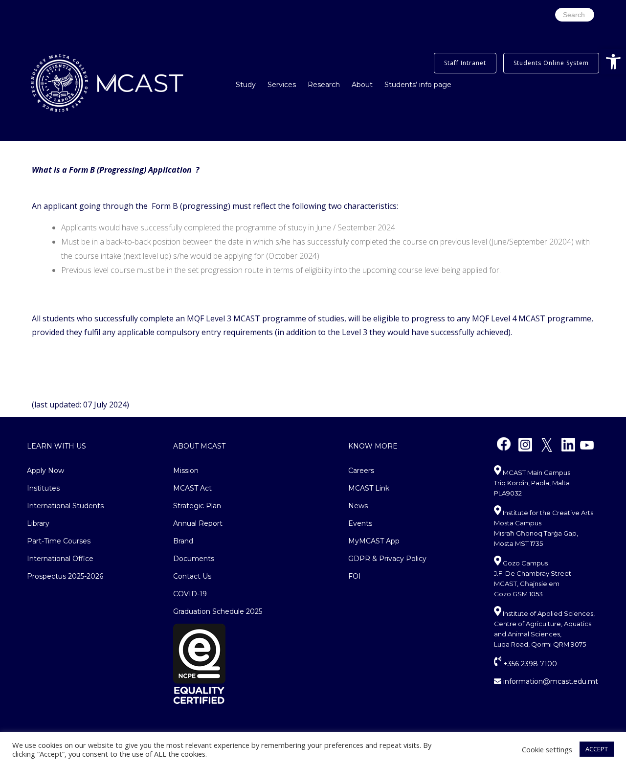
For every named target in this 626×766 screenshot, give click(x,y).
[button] (613, 61)
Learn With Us (56, 446)
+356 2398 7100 (529, 663)
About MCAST (199, 446)
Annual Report (198, 523)
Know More (373, 446)
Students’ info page (417, 84)
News (358, 505)
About (362, 84)
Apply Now (45, 470)
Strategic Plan (197, 505)
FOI (354, 576)
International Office (60, 558)
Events (360, 523)
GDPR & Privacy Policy (387, 558)
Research (324, 84)
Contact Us (192, 576)
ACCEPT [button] (596, 748)
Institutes (43, 488)
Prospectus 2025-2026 (65, 576)
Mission (186, 470)
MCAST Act (192, 488)
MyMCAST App (374, 541)
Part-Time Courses (58, 541)
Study (246, 84)
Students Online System (551, 63)
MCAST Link (368, 488)
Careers (361, 470)
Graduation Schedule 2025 (217, 611)
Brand (183, 541)
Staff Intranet (465, 63)
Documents (193, 558)
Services (282, 84)
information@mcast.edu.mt (549, 681)
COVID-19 (190, 593)
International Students (65, 505)
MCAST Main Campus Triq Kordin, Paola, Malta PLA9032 (532, 483)
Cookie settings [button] (547, 749)
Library (38, 523)
